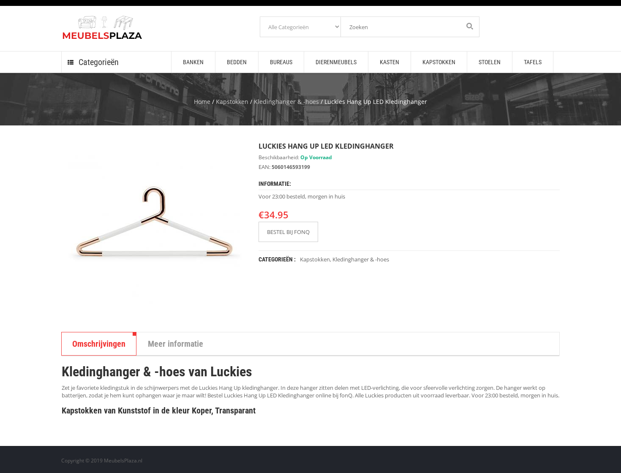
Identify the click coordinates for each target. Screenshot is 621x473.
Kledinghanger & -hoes (286, 102)
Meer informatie (175, 344)
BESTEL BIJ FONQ (288, 232)
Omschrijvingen (98, 344)
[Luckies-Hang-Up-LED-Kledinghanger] (153, 230)
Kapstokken (232, 102)
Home (202, 102)
